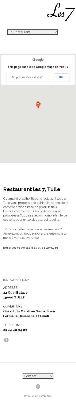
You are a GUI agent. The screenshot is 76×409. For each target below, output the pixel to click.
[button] (38, 105)
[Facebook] (6, 340)
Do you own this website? (27, 77)
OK (61, 77)
